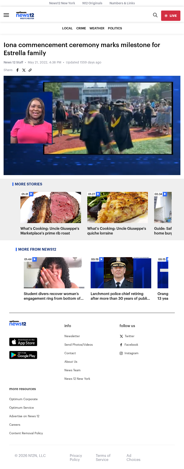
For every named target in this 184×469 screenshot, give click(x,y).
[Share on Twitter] (24, 70)
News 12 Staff (13, 62)
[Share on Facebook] (17, 70)
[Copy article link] (30, 70)
